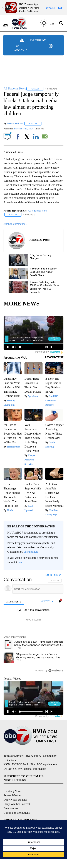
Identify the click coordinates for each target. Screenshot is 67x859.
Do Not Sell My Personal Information (25, 768)
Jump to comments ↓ (15, 223)
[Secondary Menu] (8, 23)
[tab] (14, 602)
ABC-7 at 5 (20, 50)
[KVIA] (23, 23)
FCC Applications (47, 764)
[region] (33, 623)
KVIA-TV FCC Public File (19, 764)
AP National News (37, 210)
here (20, 562)
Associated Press (15, 123)
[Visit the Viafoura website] (55, 670)
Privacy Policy (33, 755)
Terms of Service (13, 755)
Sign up (57, 575)
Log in (49, 575)
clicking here (31, 551)
